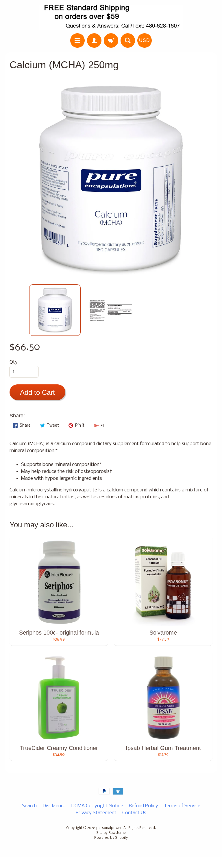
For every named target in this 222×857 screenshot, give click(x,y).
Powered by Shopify (111, 838)
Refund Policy (143, 806)
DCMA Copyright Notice (97, 806)
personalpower (109, 828)
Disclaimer (53, 806)
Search (29, 806)
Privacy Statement (96, 813)
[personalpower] (111, 17)
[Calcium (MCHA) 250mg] (55, 310)
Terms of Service (182, 806)
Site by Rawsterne (111, 833)
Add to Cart (37, 392)
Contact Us (134, 813)
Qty (14, 362)
